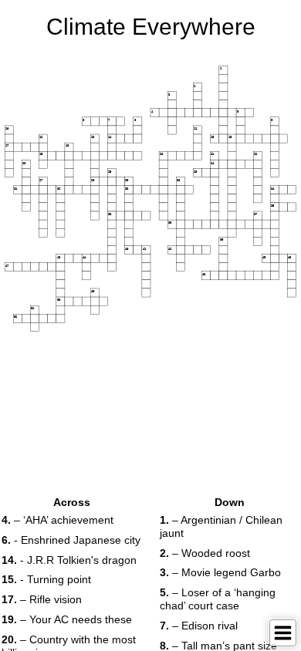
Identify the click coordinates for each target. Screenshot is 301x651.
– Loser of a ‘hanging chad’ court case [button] (218, 599)
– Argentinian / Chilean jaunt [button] (221, 526)
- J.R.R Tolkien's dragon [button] (69, 560)
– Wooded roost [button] (205, 553)
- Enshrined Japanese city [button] (71, 540)
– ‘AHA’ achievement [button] (57, 520)
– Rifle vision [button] (42, 599)
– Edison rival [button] (199, 625)
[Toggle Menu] (282, 632)
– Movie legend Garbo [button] (220, 572)
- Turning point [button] (46, 579)
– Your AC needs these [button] (67, 619)
